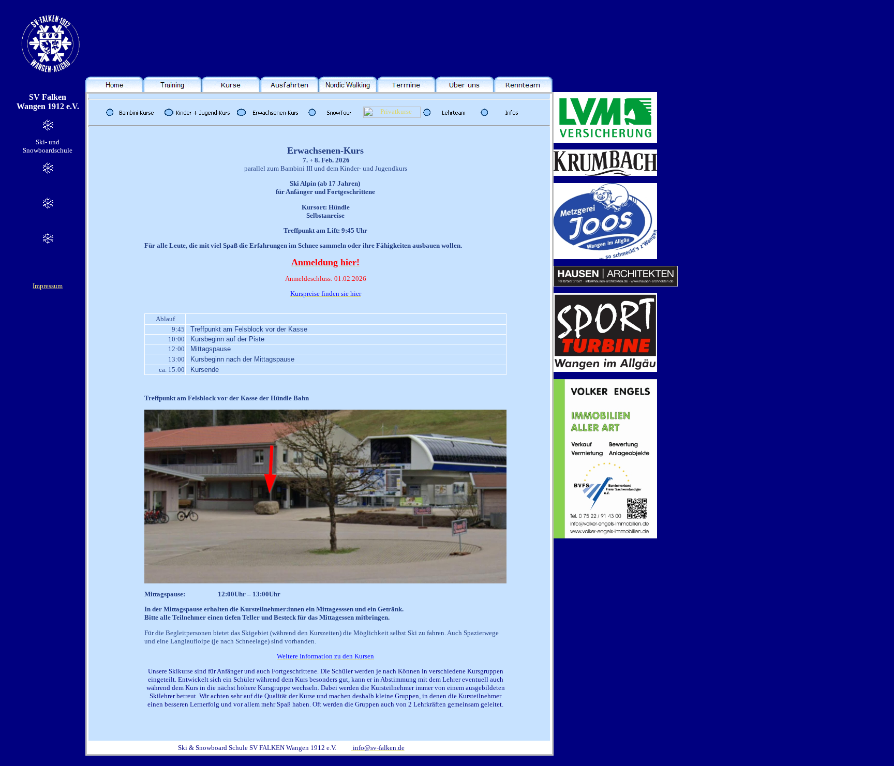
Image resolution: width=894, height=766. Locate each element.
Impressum (48, 286)
